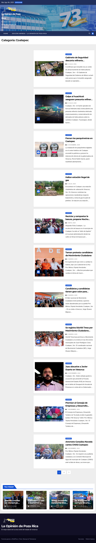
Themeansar (32, 539)
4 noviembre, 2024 (73, 448)
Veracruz (7, 497)
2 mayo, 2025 (71, 223)
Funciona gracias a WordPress (9, 539)
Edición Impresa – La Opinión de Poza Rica (29, 33)
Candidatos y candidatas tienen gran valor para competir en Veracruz (77, 291)
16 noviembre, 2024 (73, 373)
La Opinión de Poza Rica (19, 526)
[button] (89, 33)
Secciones (81, 539)
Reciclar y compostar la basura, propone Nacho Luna (76, 219)
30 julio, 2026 (71, 64)
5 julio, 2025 (71, 183)
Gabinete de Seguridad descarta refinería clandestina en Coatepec (77, 60)
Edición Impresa (90, 539)
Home (5, 33)
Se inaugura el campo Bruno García (82, 502)
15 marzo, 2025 (72, 259)
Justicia (31, 497)
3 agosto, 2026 (11, 506)
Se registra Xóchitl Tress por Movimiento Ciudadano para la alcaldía (79, 330)
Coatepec (68, 54)
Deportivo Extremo (80, 497)
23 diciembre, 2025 (73, 145)
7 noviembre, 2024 (73, 409)
